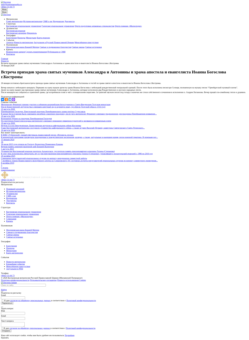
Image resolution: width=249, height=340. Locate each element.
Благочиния (11, 38)
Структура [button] (11, 24)
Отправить (6, 331)
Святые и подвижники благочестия (55, 47)
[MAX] (13, 99)
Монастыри (31, 38)
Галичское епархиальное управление (58, 26)
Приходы (21, 38)
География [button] (10, 35)
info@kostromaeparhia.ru (11, 4)
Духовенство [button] (12, 28)
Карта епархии (43, 38)
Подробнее (69, 335)
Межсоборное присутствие (87, 42)
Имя (3, 311)
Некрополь (32, 33)
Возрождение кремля (15, 52)
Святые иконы (78, 47)
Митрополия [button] (12, 19)
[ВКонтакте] (2, 99)
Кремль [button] (9, 49)
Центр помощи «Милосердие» (128, 26)
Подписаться (7, 303)
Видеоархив (58, 21)
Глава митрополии (14, 21)
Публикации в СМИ (56, 52)
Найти (4, 290)
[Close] (2, 291)
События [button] (10, 40)
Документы (69, 21)
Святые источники (93, 47)
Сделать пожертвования (36, 52)
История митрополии (32, 21)
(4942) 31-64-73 (8, 7)
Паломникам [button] (12, 45)
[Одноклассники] (6, 99)
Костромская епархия (15, 31)
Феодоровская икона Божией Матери (22, 47)
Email (3, 295)
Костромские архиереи (16, 33)
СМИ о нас (48, 21)
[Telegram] (9, 99)
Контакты (10, 54)
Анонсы (9, 42)
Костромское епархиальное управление (23, 26)
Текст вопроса (7, 321)
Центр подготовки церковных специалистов (94, 26)
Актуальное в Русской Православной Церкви (54, 42)
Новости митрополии (23, 42)
